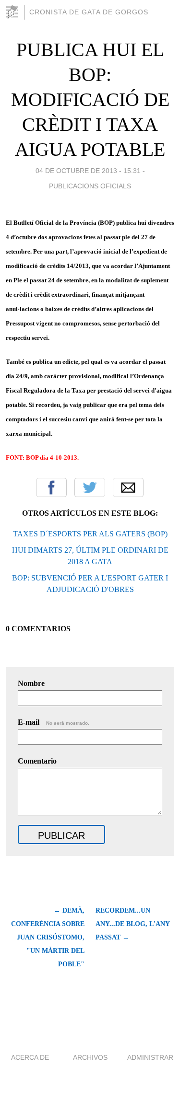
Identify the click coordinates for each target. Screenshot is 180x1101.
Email (128, 487)
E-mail (53, 722)
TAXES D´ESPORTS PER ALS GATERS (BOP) (90, 534)
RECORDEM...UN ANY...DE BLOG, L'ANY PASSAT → (132, 924)
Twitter (89, 487)
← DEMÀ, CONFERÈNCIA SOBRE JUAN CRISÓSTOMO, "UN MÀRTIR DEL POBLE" (47, 937)
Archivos (90, 1057)
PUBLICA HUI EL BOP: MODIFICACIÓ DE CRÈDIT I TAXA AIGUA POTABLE (90, 99)
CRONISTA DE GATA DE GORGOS (88, 12)
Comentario (37, 761)
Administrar (150, 1057)
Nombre (31, 683)
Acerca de (30, 1057)
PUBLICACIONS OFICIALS (90, 186)
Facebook (51, 487)
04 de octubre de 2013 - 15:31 (88, 170)
